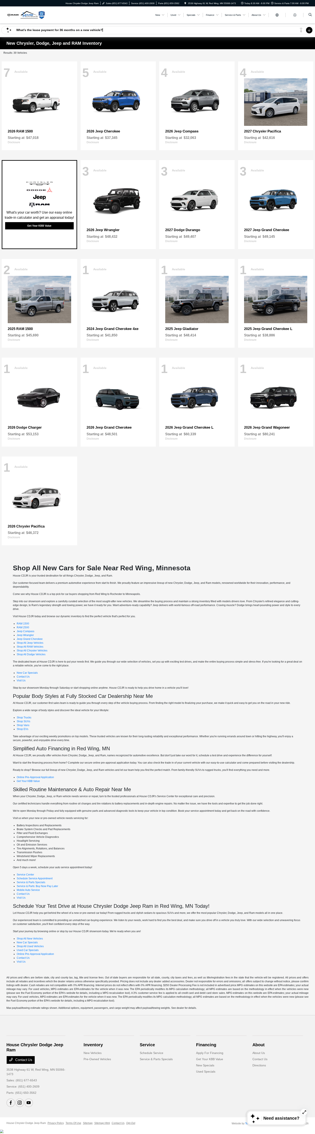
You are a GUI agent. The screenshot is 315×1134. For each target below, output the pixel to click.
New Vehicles (93, 1053)
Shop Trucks (24, 717)
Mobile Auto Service (28, 890)
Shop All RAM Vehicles (30, 646)
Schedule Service (151, 1053)
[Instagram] (19, 1102)
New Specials (205, 1065)
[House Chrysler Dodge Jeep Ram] (25, 14)
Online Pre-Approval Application (35, 777)
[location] (185, 3)
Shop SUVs (23, 721)
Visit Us (21, 680)
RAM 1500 (23, 623)
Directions (259, 1065)
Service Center (25, 874)
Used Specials (205, 1071)
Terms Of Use (73, 1123)
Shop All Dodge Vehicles (31, 654)
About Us (258, 1053)
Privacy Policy (56, 1123)
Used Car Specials (28, 950)
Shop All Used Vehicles (30, 946)
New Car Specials (27, 672)
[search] (310, 15)
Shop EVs (22, 729)
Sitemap (88, 1123)
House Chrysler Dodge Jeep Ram (26, 1123)
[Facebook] (10, 1102)
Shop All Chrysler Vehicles (32, 650)
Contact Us (23, 676)
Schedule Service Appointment (34, 878)
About (258, 1044)
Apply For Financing (209, 1053)
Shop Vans (23, 725)
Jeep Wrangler (25, 635)
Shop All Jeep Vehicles (30, 642)
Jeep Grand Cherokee (30, 639)
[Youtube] (28, 1102)
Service (147, 1044)
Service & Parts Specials (31, 882)
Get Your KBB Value (39, 225)
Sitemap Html (102, 1123)
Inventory (93, 1044)
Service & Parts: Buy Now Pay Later (37, 886)
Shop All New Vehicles (30, 938)
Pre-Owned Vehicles (97, 1059)
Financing (206, 1044)
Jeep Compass (25, 631)
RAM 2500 (23, 627)
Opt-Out (130, 1123)
